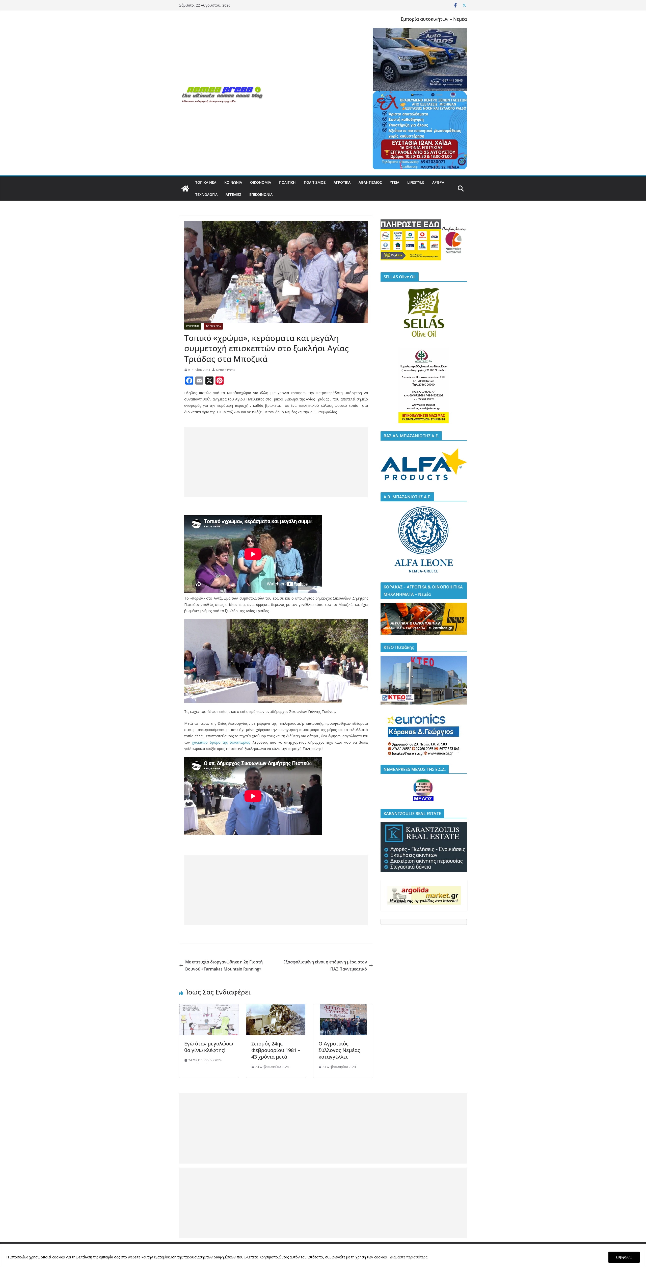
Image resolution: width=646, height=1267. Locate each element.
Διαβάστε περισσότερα (408, 1257)
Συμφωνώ (624, 1257)
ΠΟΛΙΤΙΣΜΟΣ (315, 182)
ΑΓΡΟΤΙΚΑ (342, 182)
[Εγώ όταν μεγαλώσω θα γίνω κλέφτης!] (209, 1007)
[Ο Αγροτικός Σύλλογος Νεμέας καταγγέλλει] (343, 1007)
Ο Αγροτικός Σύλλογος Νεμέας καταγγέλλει (339, 1050)
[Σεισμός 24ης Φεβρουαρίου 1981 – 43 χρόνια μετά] (276, 1007)
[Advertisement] (276, 462)
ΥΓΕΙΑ (394, 182)
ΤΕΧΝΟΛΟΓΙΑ (206, 194)
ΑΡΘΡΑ (438, 182)
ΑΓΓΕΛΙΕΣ (233, 194)
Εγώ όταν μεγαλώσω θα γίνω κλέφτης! (208, 1047)
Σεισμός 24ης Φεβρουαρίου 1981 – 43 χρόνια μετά (275, 1050)
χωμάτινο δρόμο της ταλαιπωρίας (221, 742)
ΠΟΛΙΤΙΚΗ (287, 182)
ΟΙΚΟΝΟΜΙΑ (260, 182)
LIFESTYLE (415, 182)
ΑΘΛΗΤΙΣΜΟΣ (370, 182)
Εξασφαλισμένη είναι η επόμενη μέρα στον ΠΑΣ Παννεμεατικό (325, 965)
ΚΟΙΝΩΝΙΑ (233, 182)
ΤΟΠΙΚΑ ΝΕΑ (205, 182)
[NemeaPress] (185, 188)
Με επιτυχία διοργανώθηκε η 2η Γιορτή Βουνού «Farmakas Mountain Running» (224, 965)
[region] (323, 1255)
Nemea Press (225, 370)
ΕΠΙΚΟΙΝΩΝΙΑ (261, 194)
